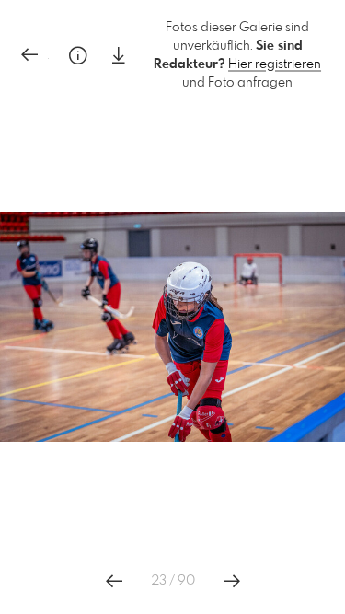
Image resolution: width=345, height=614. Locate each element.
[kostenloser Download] (119, 55)
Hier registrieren (274, 64)
